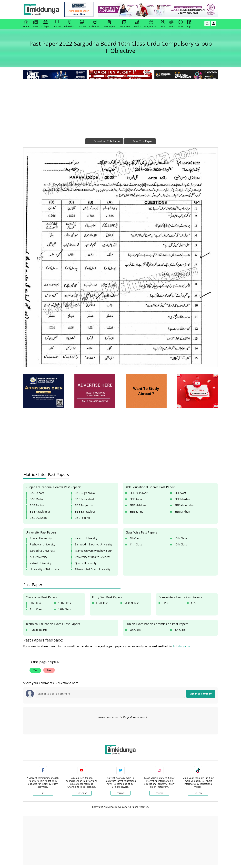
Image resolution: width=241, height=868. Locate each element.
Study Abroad (150, 26)
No (49, 670)
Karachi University (86, 538)
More (180, 26)
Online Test (94, 26)
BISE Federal (82, 518)
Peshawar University (42, 544)
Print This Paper (142, 141)
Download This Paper (106, 141)
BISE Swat (180, 493)
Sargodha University (42, 550)
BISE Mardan (182, 499)
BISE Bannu (136, 511)
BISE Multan (37, 499)
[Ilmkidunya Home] (41, 9)
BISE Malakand (138, 505)
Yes (35, 670)
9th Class (135, 538)
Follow (120, 793)
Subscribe (81, 793)
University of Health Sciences (92, 557)
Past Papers (109, 26)
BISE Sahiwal (37, 505)
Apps (189, 26)
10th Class (180, 538)
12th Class (180, 544)
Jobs (163, 26)
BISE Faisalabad (84, 499)
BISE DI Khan (182, 511)
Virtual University (40, 563)
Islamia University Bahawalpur (93, 550)
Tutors (171, 26)
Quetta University (85, 563)
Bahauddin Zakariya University (93, 544)
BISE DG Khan (38, 518)
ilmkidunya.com (182, 646)
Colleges (45, 26)
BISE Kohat (136, 499)
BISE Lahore (37, 493)
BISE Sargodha (84, 505)
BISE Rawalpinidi (40, 511)
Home (26, 26)
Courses (57, 26)
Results (137, 26)
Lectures (82, 26)
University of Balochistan (45, 569)
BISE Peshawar (139, 493)
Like (43, 793)
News (35, 26)
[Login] (213, 23)
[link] (78, 9)
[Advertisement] (120, 105)
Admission (69, 26)
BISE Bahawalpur (85, 511)
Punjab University (41, 538)
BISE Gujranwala (85, 493)
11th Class (136, 544)
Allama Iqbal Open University (92, 569)
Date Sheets (124, 26)
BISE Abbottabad (184, 505)
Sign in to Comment (201, 693)
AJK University (38, 557)
